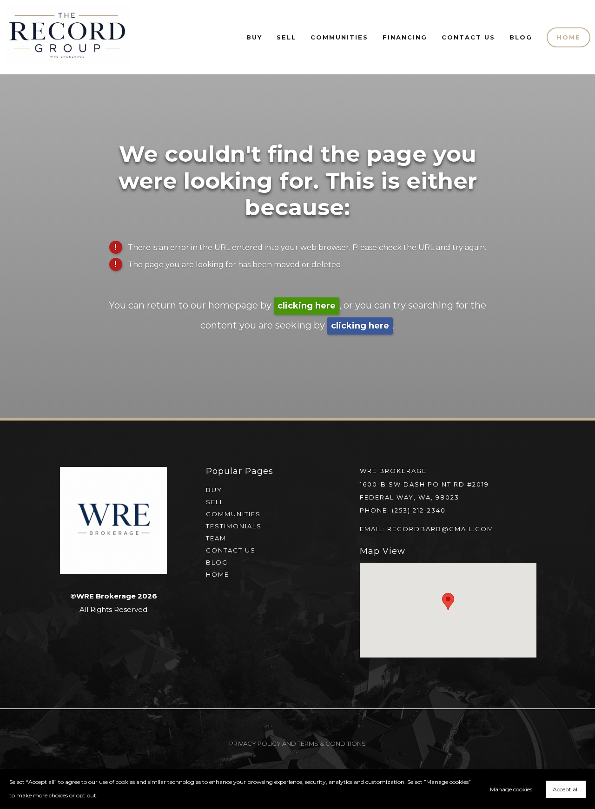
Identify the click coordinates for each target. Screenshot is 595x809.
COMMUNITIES (233, 514)
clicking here (307, 306)
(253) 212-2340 (419, 510)
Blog (520, 37)
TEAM (216, 538)
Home (569, 37)
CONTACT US (231, 550)
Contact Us (468, 37)
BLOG (217, 562)
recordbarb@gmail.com (440, 529)
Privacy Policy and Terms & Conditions (297, 743)
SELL (215, 502)
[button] (448, 601)
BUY (214, 489)
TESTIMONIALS (234, 526)
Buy (254, 37)
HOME (217, 574)
